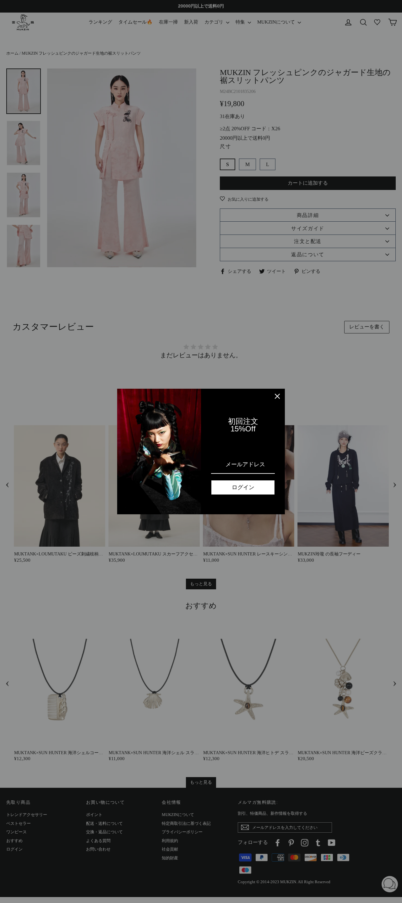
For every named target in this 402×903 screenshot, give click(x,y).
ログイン (243, 487)
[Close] (277, 396)
